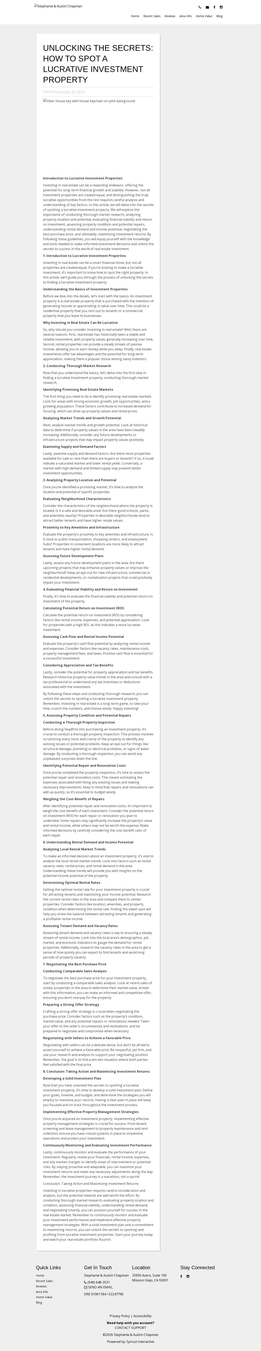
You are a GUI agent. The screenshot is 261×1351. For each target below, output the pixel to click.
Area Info (185, 16)
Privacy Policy (119, 1316)
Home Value (204, 16)
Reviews (170, 16)
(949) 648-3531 (98, 1282)
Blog (219, 16)
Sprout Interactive (140, 1341)
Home (135, 16)
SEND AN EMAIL (100, 1287)
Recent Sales (151, 16)
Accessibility (142, 1316)
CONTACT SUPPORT (130, 1328)
